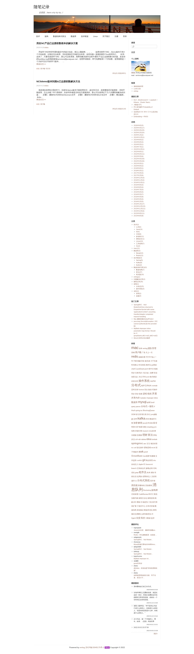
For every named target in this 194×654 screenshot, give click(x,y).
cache (153, 381)
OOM (133, 414)
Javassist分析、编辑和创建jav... (145, 530)
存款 (143, 361)
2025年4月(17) (139, 128)
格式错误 (153, 377)
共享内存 (135, 398)
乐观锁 (133, 435)
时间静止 (134, 365)
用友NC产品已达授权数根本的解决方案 (57, 43)
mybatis (143, 398)
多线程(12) (140, 236)
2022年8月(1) (138, 152)
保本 (140, 348)
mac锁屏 (146, 456)
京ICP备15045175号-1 (94, 647)
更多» (156, 634)
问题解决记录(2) (139, 279)
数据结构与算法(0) (140, 267)
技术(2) (136, 225)
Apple (141, 464)
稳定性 (145, 502)
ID (144, 464)
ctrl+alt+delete (140, 439)
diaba (46, 47)
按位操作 (140, 448)
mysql (142, 402)
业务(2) (136, 291)
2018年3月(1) (138, 171)
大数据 (148, 518)
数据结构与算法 (59, 36)
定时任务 (134, 390)
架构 (46, 36)
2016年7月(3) (138, 190)
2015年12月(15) (139, 206)
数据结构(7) (140, 270)
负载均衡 (134, 498)
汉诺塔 (154, 476)
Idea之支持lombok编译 (142, 338)
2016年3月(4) (138, 199)
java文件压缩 (148, 423)
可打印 (48, 69)
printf (146, 452)
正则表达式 (141, 468)
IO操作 (154, 390)
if (154, 406)
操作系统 (144, 380)
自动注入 (134, 464)
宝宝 (148, 444)
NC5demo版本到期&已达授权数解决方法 (58, 81)
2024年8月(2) (138, 140)
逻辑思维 (147, 448)
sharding (150, 427)
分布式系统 (143, 480)
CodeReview (143, 494)
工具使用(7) (140, 244)
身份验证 (140, 510)
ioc (141, 410)
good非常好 (138, 563)
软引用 (138, 414)
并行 (148, 414)
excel (153, 448)
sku (154, 460)
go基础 (154, 365)
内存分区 (134, 381)
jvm (135, 419)
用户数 (42, 69)
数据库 (73, 36)
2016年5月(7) (138, 194)
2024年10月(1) (139, 137)
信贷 (138, 518)
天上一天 (149, 352)
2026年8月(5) (138, 125)
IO (141, 502)
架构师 (154, 490)
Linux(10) (139, 241)
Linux (95, 36)
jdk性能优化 (146, 514)
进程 (145, 394)
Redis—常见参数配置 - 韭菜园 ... (145, 535)
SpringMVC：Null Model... (143, 540)
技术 (38, 36)
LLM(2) (138, 227)
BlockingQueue (149, 410)
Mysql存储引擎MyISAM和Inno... (145, 544)
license (141, 390)
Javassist (149, 464)
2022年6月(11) (139, 154)
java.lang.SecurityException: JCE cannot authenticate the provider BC (145, 323)
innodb (151, 431)
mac (135, 347)
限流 (155, 494)
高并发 (152, 481)
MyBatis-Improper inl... (142, 559)
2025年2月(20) (139, 132)
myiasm (145, 431)
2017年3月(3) (138, 173)
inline (156, 398)
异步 (137, 394)
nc (132, 448)
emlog (136, 91)
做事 (151, 373)
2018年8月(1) (138, 168)
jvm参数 (154, 414)
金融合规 (141, 357)
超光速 (147, 361)
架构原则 (151, 498)
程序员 (142, 472)
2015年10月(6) (139, 211)
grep (136, 472)
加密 (135, 423)
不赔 (135, 361)
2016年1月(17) (139, 204)
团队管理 (152, 348)
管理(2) (138, 293)
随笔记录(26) (138, 282)
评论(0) (115, 73)
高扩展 (133, 506)
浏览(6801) (122, 73)
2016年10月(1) (139, 182)
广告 (143, 352)
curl (135, 448)
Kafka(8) (139, 263)
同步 (133, 394)
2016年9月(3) (138, 185)
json (147, 377)
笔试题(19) (140, 274)
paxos (138, 406)
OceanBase (136, 456)
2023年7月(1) (138, 147)
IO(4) (138, 232)
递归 (133, 481)
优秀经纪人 (146, 476)
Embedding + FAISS (141, 117)
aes (144, 444)
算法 (150, 434)
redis (134, 356)
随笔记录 (41, 6)
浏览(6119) (122, 109)
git (143, 460)
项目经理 (153, 444)
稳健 (139, 361)
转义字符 (142, 377)
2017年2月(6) (138, 175)
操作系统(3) (140, 289)
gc (132, 419)
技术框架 (84, 36)
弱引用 (143, 414)
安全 (146, 390)
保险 (152, 472)
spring (137, 410)
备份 (150, 390)
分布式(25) (140, 286)
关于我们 (106, 36)
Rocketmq (147, 490)
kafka (141, 418)
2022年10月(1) (139, 149)
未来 (148, 472)
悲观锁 (139, 435)
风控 (143, 518)
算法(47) (139, 272)
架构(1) (136, 284)
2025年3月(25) (139, 130)
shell (133, 369)
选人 (137, 377)
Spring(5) (139, 260)
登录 (125, 36)
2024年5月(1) (138, 144)
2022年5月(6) (138, 156)
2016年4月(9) (138, 197)
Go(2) (138, 246)
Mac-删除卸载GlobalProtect (143, 319)
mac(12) (137, 248)
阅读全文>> (41, 64)
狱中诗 (151, 369)
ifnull (133, 410)
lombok (154, 439)
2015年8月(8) (138, 216)
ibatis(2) (139, 265)
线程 (149, 394)
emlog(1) (137, 277)
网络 (138, 502)
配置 (141, 427)
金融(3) (138, 296)
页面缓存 (148, 485)
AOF (137, 427)
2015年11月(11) (139, 209)
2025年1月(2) (138, 135)
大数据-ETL (138, 105)
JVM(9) (138, 234)
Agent (133, 518)
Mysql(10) (139, 253)
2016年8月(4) (138, 187)
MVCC (150, 494)
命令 (155, 423)
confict (139, 460)
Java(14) (139, 229)
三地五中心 (141, 506)
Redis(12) (139, 255)
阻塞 (140, 394)
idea (148, 439)
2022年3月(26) (139, 161)
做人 (148, 373)
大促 (144, 373)
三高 (150, 502)
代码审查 (134, 494)
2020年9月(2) (138, 166)
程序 (143, 386)
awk (141, 451)
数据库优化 (148, 510)
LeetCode (137, 89)
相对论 (148, 365)
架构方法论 (143, 498)
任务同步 (138, 373)
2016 (147, 419)
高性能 (134, 485)
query (133, 406)
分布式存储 (150, 506)
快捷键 (152, 456)
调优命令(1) (140, 239)
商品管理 (149, 460)
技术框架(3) (138, 258)
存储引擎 (138, 431)
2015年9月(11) (139, 213)
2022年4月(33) (139, 159)
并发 (154, 393)
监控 (152, 518)
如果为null (150, 402)
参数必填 (149, 468)
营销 (133, 352)
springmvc (137, 443)
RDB (133, 427)
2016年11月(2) (139, 180)
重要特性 (141, 485)
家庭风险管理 (138, 86)
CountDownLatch (141, 369)
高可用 (154, 502)
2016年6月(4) (138, 192)
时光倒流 (142, 365)
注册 (116, 36)
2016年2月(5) (138, 201)
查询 (155, 510)
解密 (140, 423)
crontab (154, 386)
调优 (144, 427)
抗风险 (139, 476)
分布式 (136, 385)
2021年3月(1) (138, 163)
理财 (144, 434)
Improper (150, 398)
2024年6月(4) (138, 142)
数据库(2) (137, 251)
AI (152, 514)
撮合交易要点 (136, 514)
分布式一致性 (147, 406)
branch (133, 468)
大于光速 (153, 361)
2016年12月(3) (139, 178)
